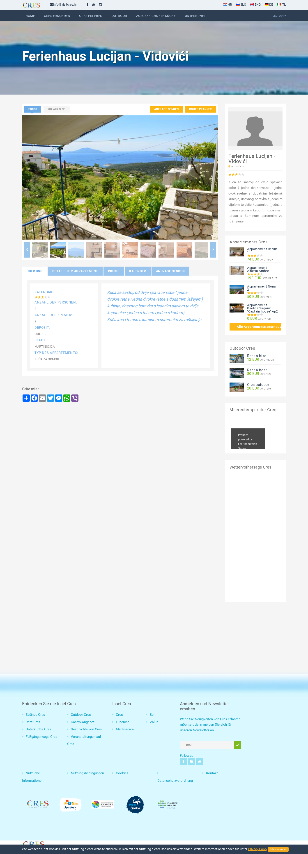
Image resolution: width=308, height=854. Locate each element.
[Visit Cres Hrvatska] (33, 843)
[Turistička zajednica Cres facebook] (87, 4)
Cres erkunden (57, 16)
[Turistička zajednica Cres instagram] (100, 4)
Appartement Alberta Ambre (258, 269)
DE (271, 4)
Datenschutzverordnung (175, 781)
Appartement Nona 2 (261, 288)
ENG (257, 4)
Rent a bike (256, 356)
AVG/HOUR (260, 360)
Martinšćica (125, 729)
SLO (243, 4)
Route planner (200, 109)
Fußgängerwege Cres (41, 737)
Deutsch (278, 15)
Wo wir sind (57, 109)
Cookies (122, 773)
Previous (27, 250)
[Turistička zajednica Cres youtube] (93, 4)
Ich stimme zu (278, 849)
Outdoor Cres (81, 715)
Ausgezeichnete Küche (156, 16)
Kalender (137, 271)
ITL (283, 4)
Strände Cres (35, 715)
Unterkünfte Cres (38, 729)
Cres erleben (91, 16)
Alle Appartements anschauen (259, 326)
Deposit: (42, 328)
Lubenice (122, 722)
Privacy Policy (257, 849)
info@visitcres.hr (65, 4)
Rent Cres (33, 722)
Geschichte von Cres (86, 729)
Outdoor (119, 16)
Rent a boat (257, 370)
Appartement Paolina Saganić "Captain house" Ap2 (262, 308)
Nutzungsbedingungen (87, 773)
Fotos (32, 109)
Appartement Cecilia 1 (262, 250)
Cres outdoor (258, 385)
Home (30, 16)
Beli (152, 715)
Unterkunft (195, 16)
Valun (154, 722)
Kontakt (212, 773)
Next (213, 250)
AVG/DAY (259, 374)
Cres (119, 715)
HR (229, 4)
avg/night (261, 259)
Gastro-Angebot (82, 722)
